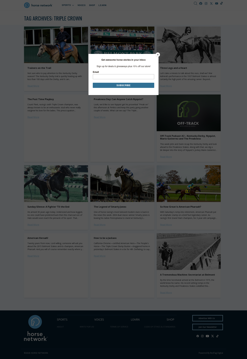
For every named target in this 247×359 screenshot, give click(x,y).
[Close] (158, 54)
